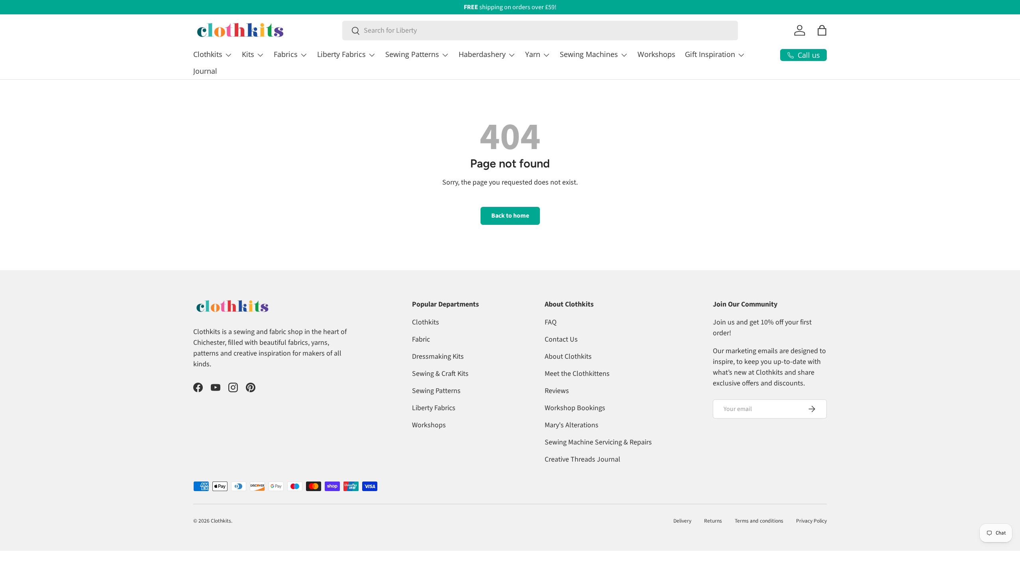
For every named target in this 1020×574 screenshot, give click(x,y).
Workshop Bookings (575, 408)
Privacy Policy (811, 521)
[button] (822, 30)
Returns (713, 521)
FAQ (551, 322)
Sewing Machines (589, 54)
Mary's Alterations (571, 425)
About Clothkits (568, 357)
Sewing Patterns (412, 54)
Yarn (532, 54)
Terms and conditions (759, 521)
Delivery (682, 521)
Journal (205, 71)
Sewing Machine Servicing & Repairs (598, 442)
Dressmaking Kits (438, 357)
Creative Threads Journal (582, 459)
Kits (248, 54)
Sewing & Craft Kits (440, 374)
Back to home (510, 215)
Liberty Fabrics (341, 54)
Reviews (557, 391)
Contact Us (561, 339)
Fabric (421, 339)
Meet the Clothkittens (577, 374)
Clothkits (207, 54)
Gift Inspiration (710, 54)
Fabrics (286, 54)
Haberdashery (482, 54)
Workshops (656, 54)
